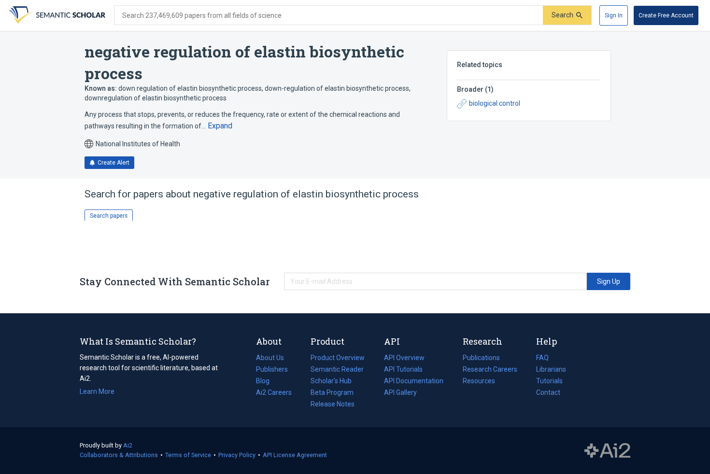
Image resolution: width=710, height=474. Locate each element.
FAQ (542, 358)
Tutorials (549, 381)
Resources (479, 382)
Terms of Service (188, 455)
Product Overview (338, 358)
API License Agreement (295, 455)
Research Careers (490, 370)
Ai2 (127, 445)
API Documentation (413, 382)
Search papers (109, 215)
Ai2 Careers (274, 393)
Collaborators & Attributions (119, 455)
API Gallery (400, 392)
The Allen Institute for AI (607, 451)
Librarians (551, 369)
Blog (266, 382)
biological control (494, 103)
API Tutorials (403, 369)
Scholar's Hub (331, 381)
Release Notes (333, 404)
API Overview (404, 358)
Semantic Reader (337, 369)
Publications (481, 358)
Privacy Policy (237, 455)
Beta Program (332, 392)
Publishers (272, 369)
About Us (270, 358)
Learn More (97, 391)
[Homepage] (56, 15)
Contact (548, 392)
